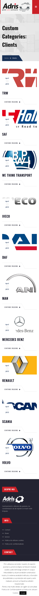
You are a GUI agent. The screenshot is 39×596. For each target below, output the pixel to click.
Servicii (7, 537)
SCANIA (7, 421)
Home (6, 58)
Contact (7, 530)
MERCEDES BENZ (13, 339)
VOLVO (6, 462)
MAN (5, 298)
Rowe (7, 533)
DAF (4, 257)
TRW (5, 93)
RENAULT (8, 380)
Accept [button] (23, 593)
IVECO (6, 216)
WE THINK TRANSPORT (17, 175)
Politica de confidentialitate (14, 544)
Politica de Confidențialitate (12, 589)
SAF (4, 134)
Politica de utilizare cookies (14, 540)
